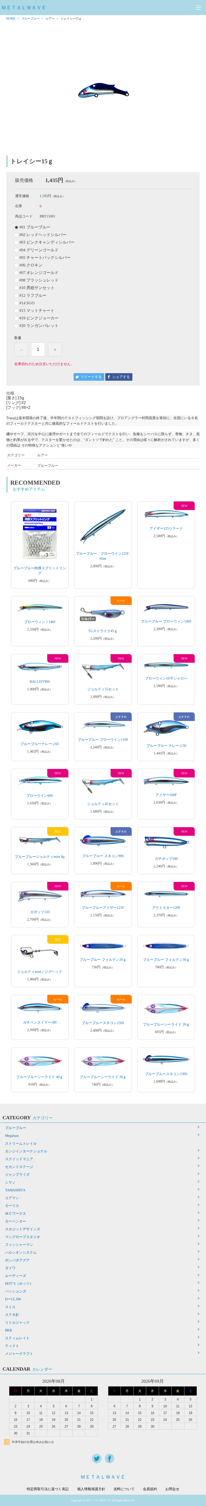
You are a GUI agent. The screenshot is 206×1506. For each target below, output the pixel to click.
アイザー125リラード (166, 528)
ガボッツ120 (39, 912)
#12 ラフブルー (32, 296)
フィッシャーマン (19, 1245)
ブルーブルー (30, 18)
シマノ (10, 1182)
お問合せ (172, 1489)
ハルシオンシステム (21, 1252)
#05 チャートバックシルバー (45, 258)
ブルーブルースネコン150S (103, 1023)
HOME (10, 18)
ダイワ (10, 1268)
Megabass (12, 1136)
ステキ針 (12, 1315)
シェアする (121, 377)
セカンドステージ (19, 1167)
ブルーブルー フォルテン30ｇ (166, 960)
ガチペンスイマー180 (40, 1022)
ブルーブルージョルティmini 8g (40, 857)
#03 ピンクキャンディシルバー (47, 242)
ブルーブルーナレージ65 (39, 744)
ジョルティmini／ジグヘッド (39, 972)
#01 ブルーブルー (34, 227)
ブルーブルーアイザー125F (103, 908)
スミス (10, 1307)
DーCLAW (13, 1299)
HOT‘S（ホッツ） (19, 1284)
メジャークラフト (19, 1354)
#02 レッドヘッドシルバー (43, 235)
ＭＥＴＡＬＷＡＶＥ (23, 7)
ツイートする (91, 377)
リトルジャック (17, 1322)
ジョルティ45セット (103, 804)
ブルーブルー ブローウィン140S (166, 621)
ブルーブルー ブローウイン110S (103, 740)
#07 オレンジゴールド (39, 273)
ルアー (50, 18)
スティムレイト (17, 1338)
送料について (124, 1489)
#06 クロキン (30, 265)
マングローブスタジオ (22, 1237)
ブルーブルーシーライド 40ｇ (39, 1077)
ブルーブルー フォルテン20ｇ (103, 960)
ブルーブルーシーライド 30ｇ (103, 1077)
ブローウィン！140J (39, 622)
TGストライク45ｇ (103, 631)
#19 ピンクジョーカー (39, 318)
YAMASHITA (15, 1190)
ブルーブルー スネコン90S (103, 856)
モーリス (12, 1206)
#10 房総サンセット (37, 288)
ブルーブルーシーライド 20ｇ (166, 1024)
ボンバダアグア (17, 1260)
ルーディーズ (15, 1276)
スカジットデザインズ (22, 1229)
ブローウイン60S (39, 796)
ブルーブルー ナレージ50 (166, 746)
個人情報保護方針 (91, 1489)
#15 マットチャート (37, 311)
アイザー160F (166, 795)
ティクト (12, 1346)
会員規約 (150, 1489)
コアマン (12, 1198)
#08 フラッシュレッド (39, 280)
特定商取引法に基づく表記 (48, 1489)
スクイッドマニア (19, 1159)
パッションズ (15, 1291)
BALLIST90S (40, 682)
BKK (8, 1330)
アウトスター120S (166, 908)
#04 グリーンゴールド (39, 250)
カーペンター (15, 1221)
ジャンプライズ (17, 1175)
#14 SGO (27, 303)
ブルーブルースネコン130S (166, 1074)
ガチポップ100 (166, 859)
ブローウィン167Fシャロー (166, 678)
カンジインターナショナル (26, 1151)
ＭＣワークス (15, 1213)
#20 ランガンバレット (39, 326)
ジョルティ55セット (103, 689)
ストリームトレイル (21, 1143)
